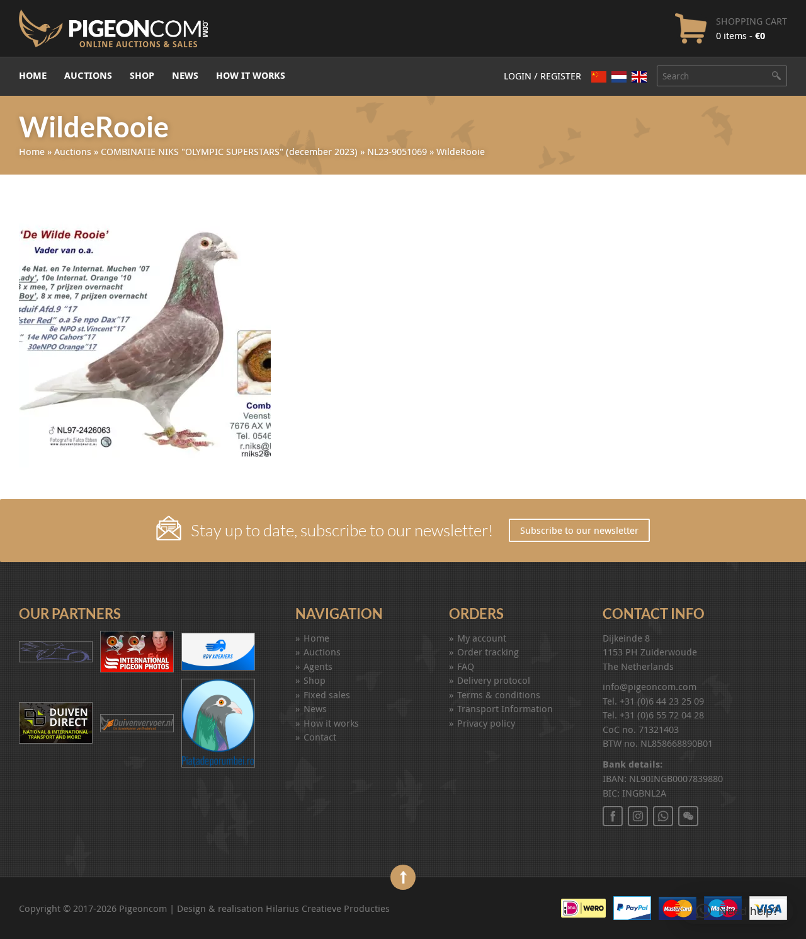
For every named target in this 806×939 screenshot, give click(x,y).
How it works (250, 75)
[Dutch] (619, 76)
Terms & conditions (498, 694)
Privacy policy (486, 723)
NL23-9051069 (397, 151)
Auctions (88, 75)
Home (33, 75)
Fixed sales (327, 694)
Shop (142, 75)
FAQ (465, 666)
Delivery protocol (493, 680)
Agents (318, 666)
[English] (639, 77)
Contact (320, 736)
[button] (737, 911)
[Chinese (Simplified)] (599, 76)
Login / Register (542, 75)
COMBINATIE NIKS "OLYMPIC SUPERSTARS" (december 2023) (229, 151)
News (185, 75)
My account (481, 637)
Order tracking (488, 651)
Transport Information (505, 708)
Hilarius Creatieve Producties (328, 908)
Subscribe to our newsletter (579, 530)
